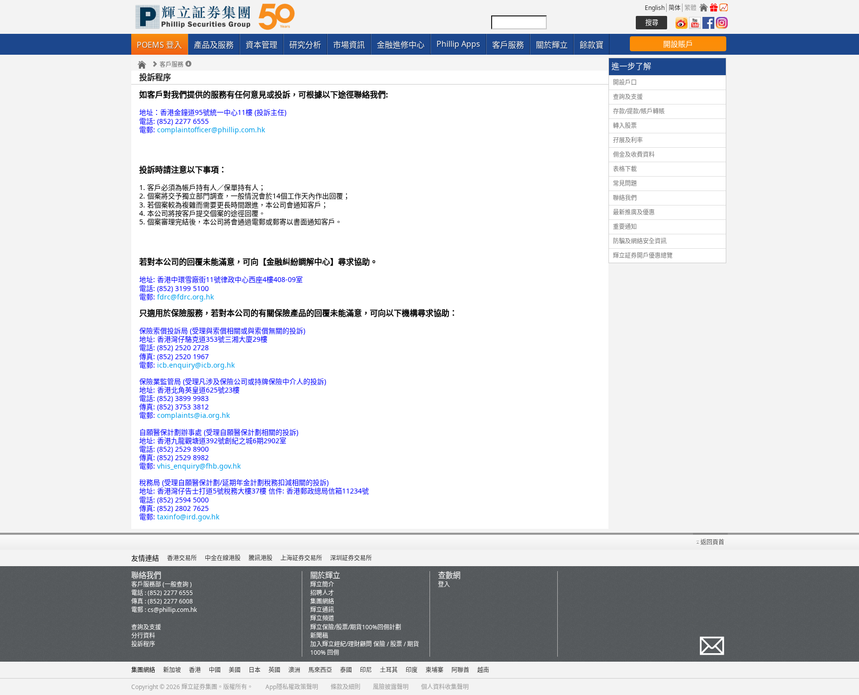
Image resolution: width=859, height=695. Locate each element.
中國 (215, 670)
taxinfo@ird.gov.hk (188, 516)
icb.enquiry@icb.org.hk (196, 365)
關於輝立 (552, 44)
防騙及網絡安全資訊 (640, 241)
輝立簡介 (322, 584)
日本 (254, 670)
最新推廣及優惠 (634, 212)
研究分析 (305, 44)
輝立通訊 (322, 609)
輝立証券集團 (199, 687)
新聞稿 (319, 635)
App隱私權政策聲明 (291, 687)
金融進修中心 (401, 44)
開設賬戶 (678, 44)
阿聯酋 (460, 670)
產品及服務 (214, 44)
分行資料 (143, 635)
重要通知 (625, 226)
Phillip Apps (458, 43)
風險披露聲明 (391, 687)
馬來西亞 (320, 670)
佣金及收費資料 (634, 154)
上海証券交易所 (301, 558)
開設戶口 (625, 82)
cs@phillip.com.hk (172, 609)
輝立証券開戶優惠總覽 (643, 255)
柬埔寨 (434, 670)
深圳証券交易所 (351, 558)
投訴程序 (143, 644)
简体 (675, 7)
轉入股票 (625, 125)
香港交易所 (182, 558)
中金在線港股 (223, 558)
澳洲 (294, 670)
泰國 (346, 670)
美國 (235, 670)
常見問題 (625, 183)
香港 (195, 670)
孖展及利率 (628, 140)
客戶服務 (508, 44)
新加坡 (172, 670)
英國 (274, 670)
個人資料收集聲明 (445, 687)
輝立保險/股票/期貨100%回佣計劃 (355, 627)
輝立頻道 (322, 618)
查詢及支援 (628, 97)
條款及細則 (345, 687)
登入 (444, 584)
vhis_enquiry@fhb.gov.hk (199, 466)
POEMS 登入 (159, 44)
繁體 (690, 7)
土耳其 (389, 670)
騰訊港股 (260, 558)
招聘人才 (322, 593)
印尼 (366, 670)
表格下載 (625, 169)
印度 (412, 670)
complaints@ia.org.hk (193, 415)
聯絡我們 (625, 198)
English (655, 7)
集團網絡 (322, 601)
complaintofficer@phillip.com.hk (211, 129)
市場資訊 (349, 44)
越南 (483, 670)
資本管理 (261, 44)
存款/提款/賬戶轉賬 (639, 111)
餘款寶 (591, 44)
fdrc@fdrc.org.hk (185, 296)
